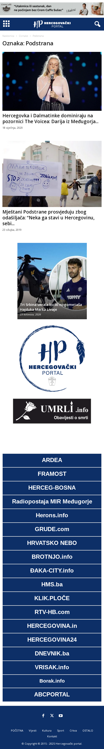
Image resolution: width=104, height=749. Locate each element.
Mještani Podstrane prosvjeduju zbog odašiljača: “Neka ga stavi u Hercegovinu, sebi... (48, 218)
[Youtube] (61, 716)
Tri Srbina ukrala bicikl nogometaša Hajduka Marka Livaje (51, 307)
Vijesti (33, 730)
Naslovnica (8, 36)
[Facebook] (43, 716)
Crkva (73, 730)
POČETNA (17, 730)
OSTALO (87, 730)
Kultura (47, 730)
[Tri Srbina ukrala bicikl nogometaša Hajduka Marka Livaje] (52, 283)
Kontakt (52, 736)
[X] (52, 716)
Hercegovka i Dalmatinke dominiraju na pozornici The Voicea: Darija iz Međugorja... (50, 118)
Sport (60, 730)
